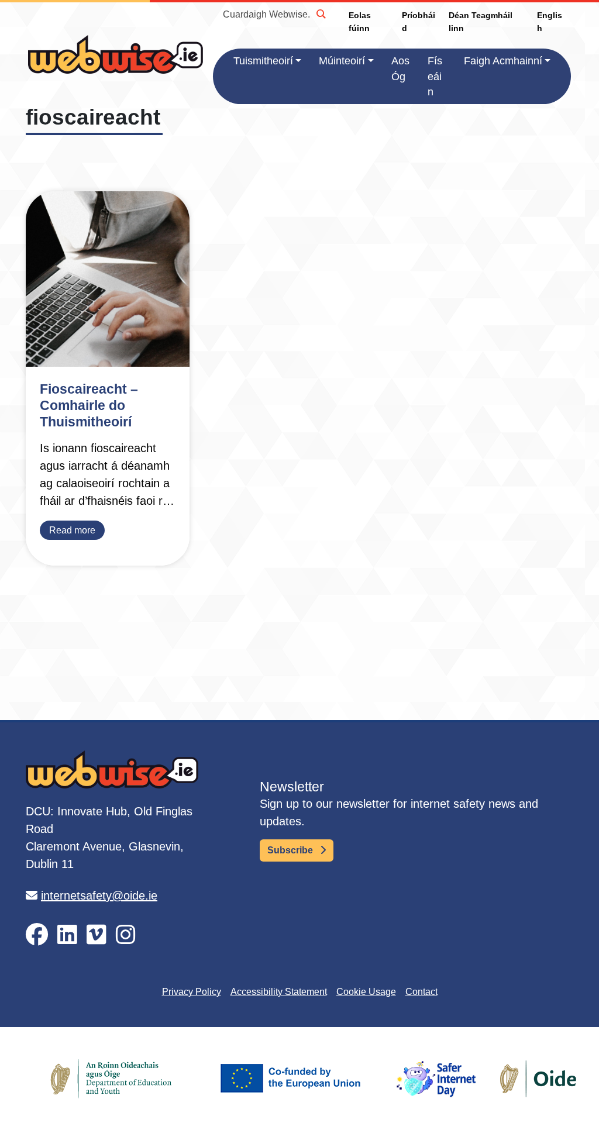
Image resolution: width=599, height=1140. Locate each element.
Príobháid (418, 22)
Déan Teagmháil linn (480, 22)
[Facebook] (37, 935)
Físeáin (435, 76)
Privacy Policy (191, 992)
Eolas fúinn (360, 22)
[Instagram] (126, 935)
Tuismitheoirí (263, 61)
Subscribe (291, 850)
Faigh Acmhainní (503, 61)
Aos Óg (400, 68)
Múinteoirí (342, 61)
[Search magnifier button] (320, 14)
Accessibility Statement (278, 992)
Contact (421, 992)
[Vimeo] (96, 935)
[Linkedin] (67, 935)
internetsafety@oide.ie (99, 895)
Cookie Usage (366, 992)
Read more (72, 530)
